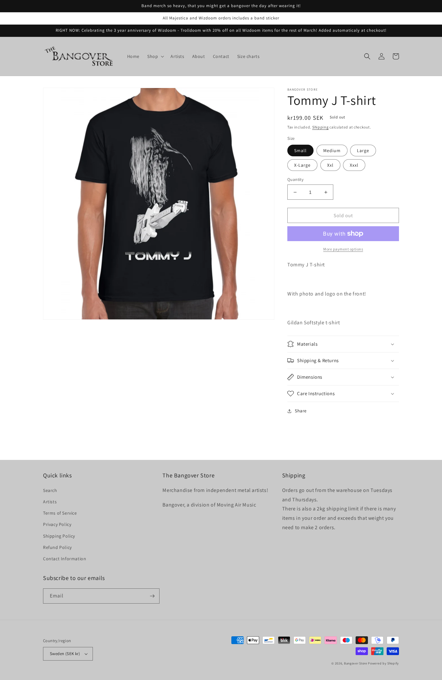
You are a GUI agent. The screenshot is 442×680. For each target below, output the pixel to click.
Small (300, 150)
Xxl (330, 165)
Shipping (320, 127)
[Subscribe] (152, 596)
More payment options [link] (343, 249)
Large (363, 150)
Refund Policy (57, 547)
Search (50, 490)
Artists (50, 502)
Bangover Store (355, 663)
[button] (155, 56)
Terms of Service (60, 513)
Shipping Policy (59, 536)
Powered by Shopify (383, 663)
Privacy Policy (57, 524)
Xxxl (354, 165)
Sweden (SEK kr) (65, 653)
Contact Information (64, 559)
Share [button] (301, 411)
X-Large (302, 165)
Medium (332, 150)
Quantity (295, 179)
